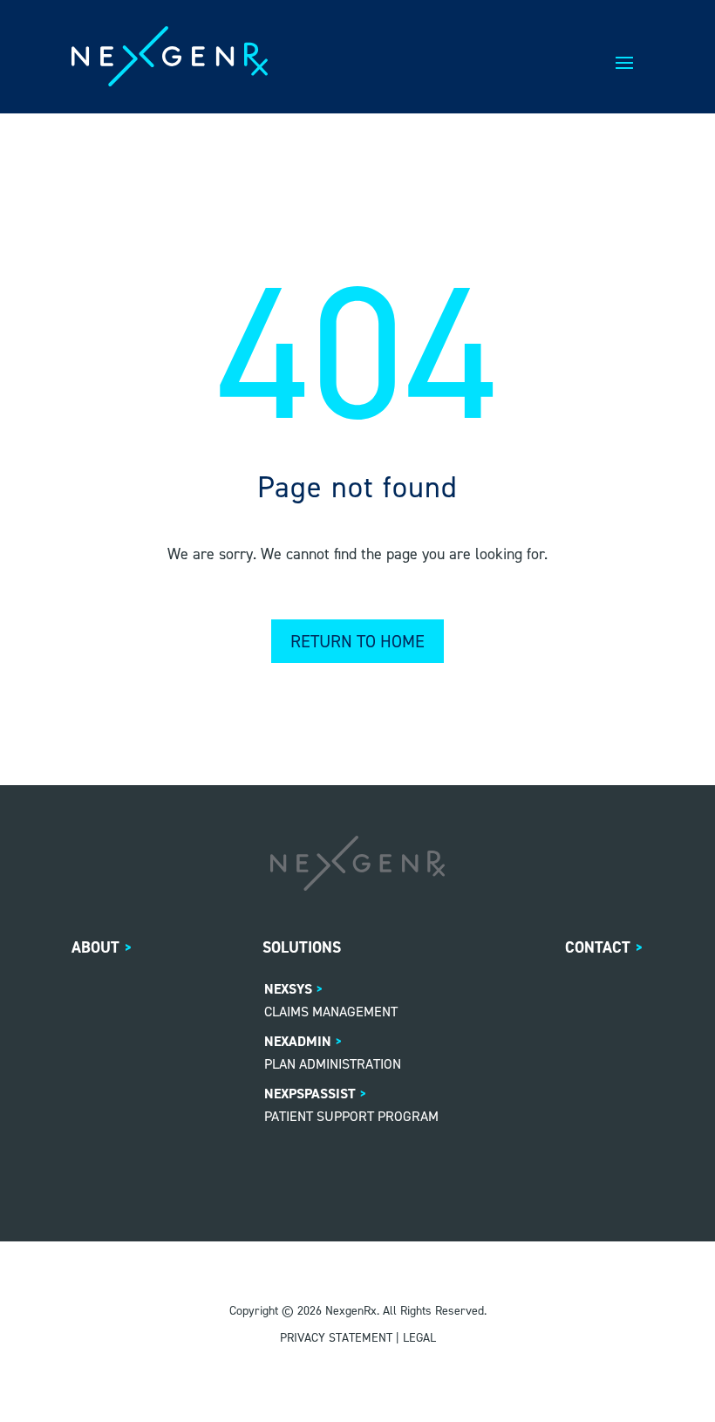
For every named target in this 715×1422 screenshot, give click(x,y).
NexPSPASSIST (310, 1093)
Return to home (357, 641)
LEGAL (419, 1338)
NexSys (288, 989)
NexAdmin (297, 1041)
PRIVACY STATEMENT (336, 1338)
